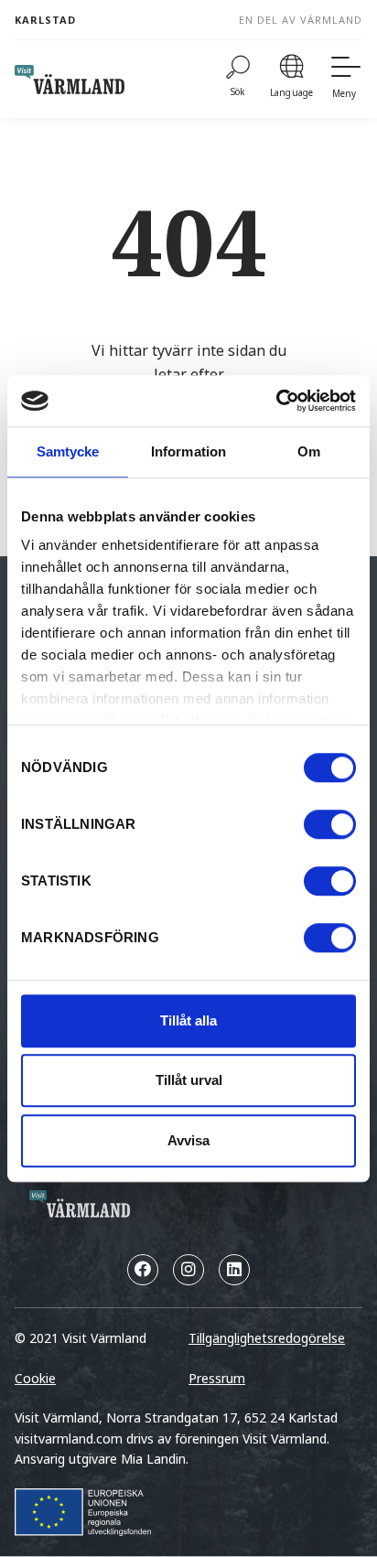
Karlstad (45, 20)
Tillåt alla (188, 1020)
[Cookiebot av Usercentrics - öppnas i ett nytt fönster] (276, 401)
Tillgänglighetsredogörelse (266, 1338)
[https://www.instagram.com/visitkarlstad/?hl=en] (188, 1269)
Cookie (35, 1378)
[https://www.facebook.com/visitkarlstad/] (142, 1269)
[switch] (330, 824)
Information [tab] (188, 451)
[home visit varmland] (69, 79)
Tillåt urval (189, 1080)
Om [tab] (308, 451)
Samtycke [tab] (68, 451)
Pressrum (216, 1378)
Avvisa (188, 1140)
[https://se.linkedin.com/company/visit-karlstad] (234, 1269)
